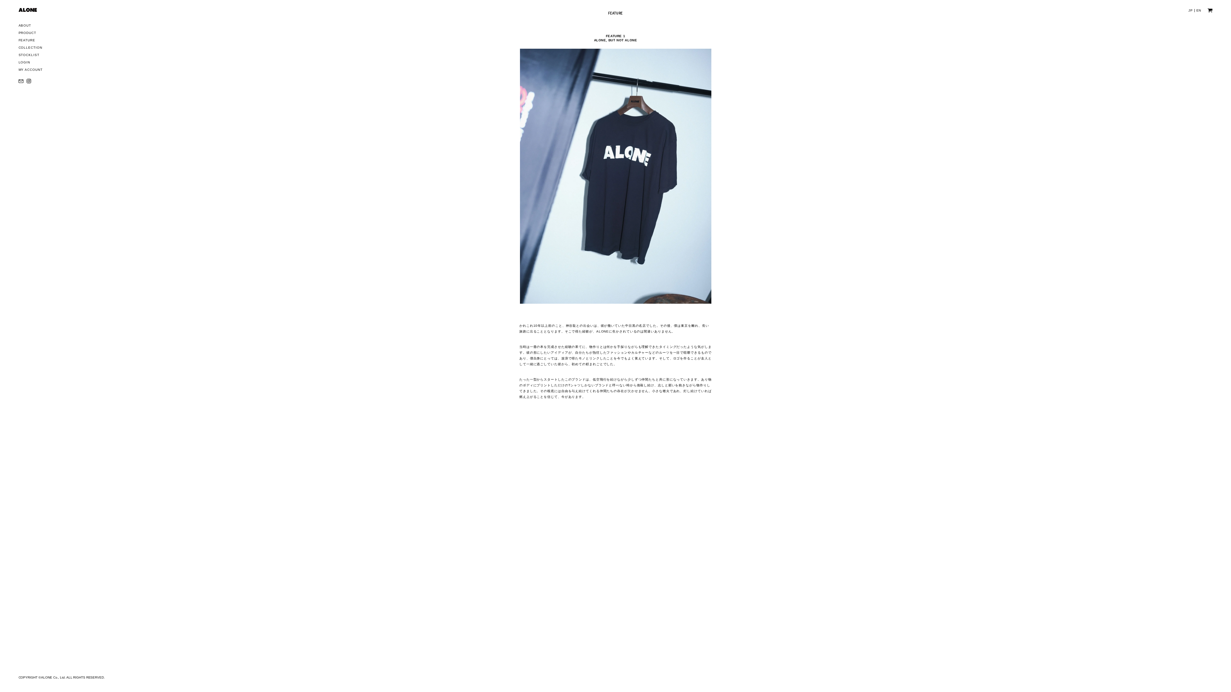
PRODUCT (27, 33)
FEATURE (27, 40)
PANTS (29, 79)
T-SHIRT (30, 63)
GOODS (30, 96)
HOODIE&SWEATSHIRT (43, 71)
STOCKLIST (29, 55)
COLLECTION (30, 47)
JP (1190, 10)
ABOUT (25, 25)
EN (1199, 10)
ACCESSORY (34, 88)
